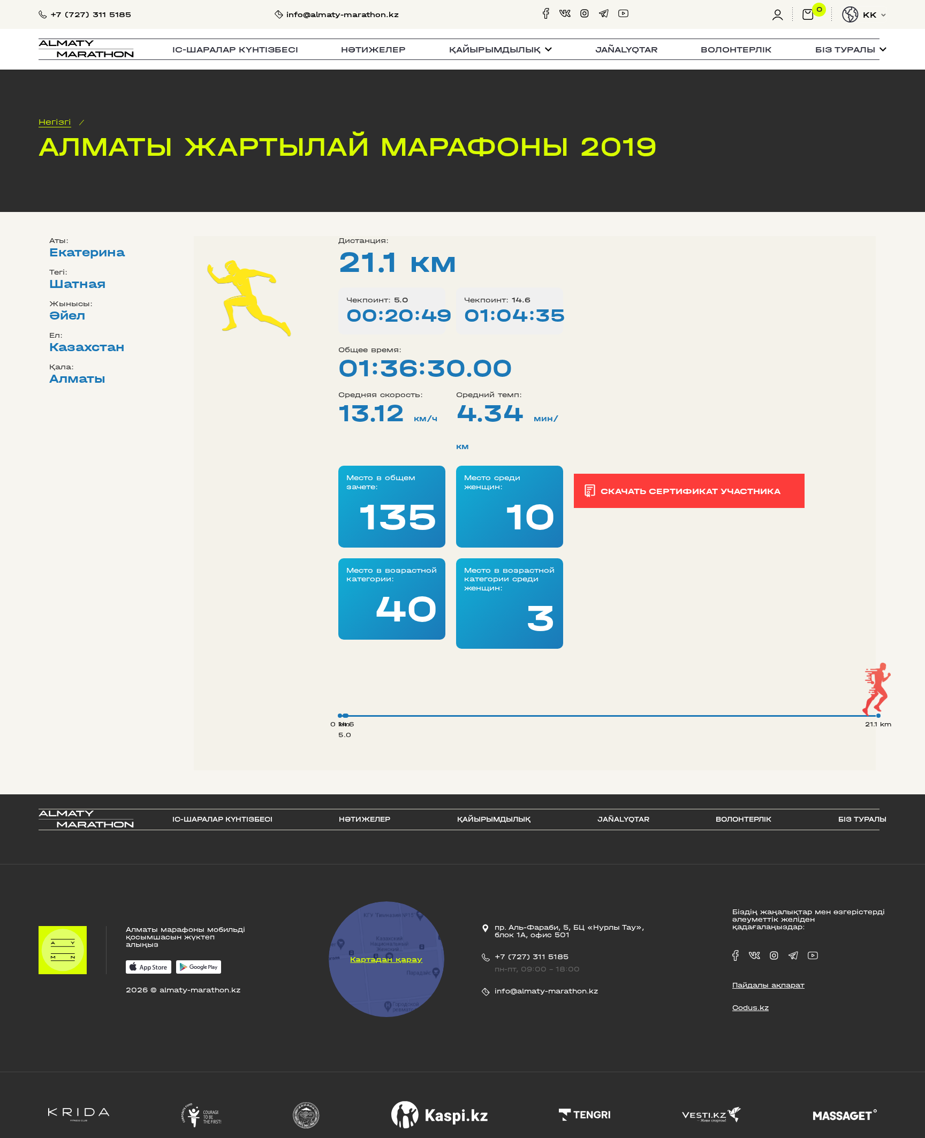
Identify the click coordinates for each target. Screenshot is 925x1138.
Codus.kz (750, 1008)
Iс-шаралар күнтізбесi (235, 49)
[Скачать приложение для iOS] (148, 967)
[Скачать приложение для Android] (198, 967)
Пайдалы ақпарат (768, 985)
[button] (500, 49)
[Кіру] (782, 14)
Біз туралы (862, 819)
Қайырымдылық (493, 819)
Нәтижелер (373, 49)
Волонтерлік (736, 49)
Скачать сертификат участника (690, 491)
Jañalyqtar (626, 49)
